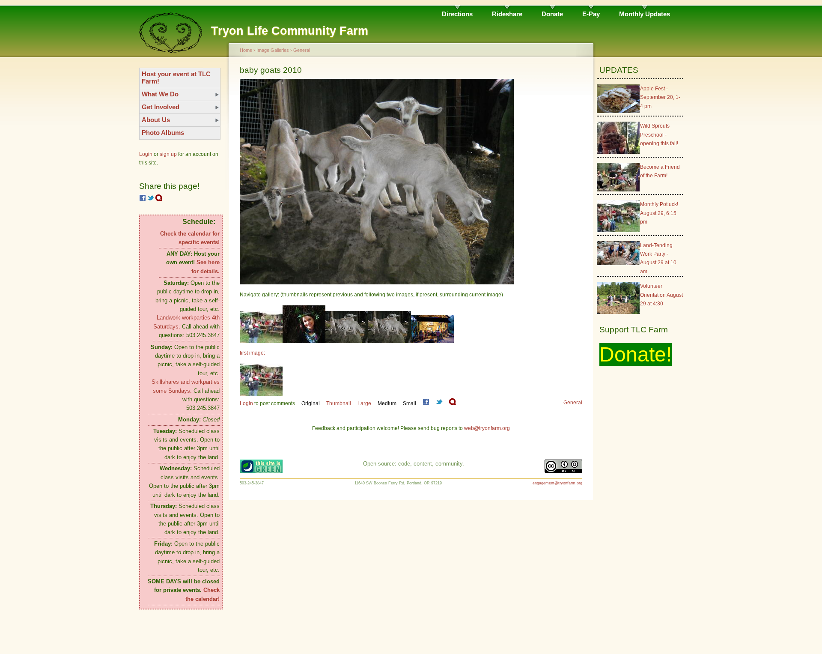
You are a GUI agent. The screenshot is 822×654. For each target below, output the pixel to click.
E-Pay (591, 14)
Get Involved (160, 106)
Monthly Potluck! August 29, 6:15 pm (659, 213)
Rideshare (507, 14)
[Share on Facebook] (142, 200)
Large (364, 403)
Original (310, 403)
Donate (552, 14)
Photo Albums (163, 132)
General (301, 50)
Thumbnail (338, 403)
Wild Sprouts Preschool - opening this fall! (659, 134)
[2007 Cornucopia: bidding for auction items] (261, 341)
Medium (387, 403)
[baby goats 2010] (346, 341)
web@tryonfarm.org (487, 428)
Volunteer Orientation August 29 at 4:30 (661, 295)
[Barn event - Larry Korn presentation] (432, 341)
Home (246, 50)
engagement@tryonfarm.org (557, 483)
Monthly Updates (644, 14)
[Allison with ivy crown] (304, 341)
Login (145, 154)
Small (409, 403)
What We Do (160, 94)
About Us (156, 119)
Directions (457, 14)
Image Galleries (272, 50)
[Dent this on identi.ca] (158, 200)
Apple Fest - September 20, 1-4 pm (660, 97)
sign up (168, 154)
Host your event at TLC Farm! (176, 77)
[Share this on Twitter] (150, 200)
